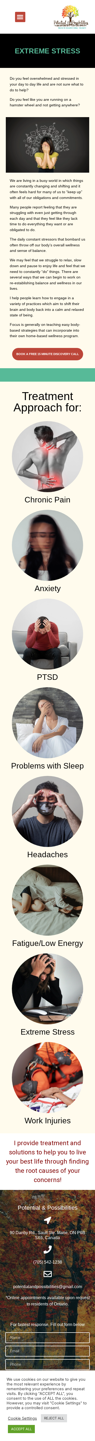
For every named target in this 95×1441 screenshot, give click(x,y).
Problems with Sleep (47, 765)
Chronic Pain (47, 499)
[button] (20, 17)
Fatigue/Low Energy (47, 943)
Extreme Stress (48, 1032)
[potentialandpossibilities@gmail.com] (48, 1274)
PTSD (47, 677)
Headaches (47, 854)
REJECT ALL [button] (54, 1418)
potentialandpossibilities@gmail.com (47, 1286)
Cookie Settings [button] (22, 1418)
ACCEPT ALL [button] (21, 1429)
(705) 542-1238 (47, 1262)
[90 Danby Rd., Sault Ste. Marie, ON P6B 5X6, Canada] (47, 1220)
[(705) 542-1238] (48, 1249)
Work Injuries (48, 1120)
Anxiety (48, 588)
